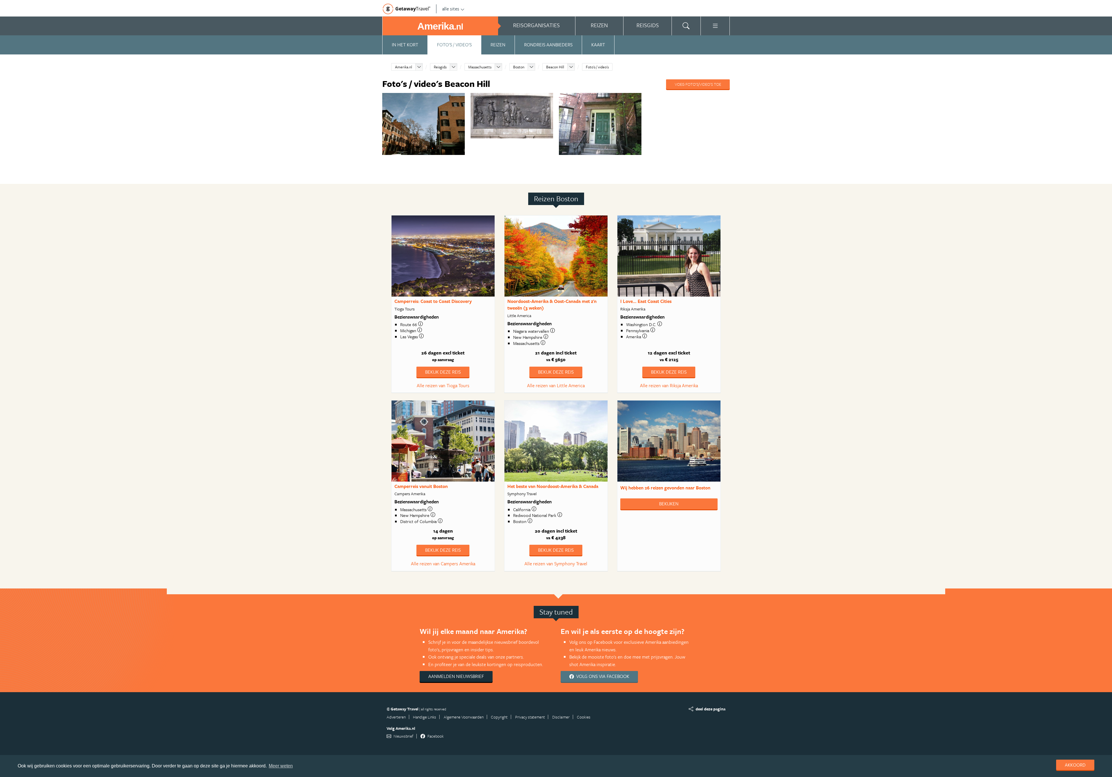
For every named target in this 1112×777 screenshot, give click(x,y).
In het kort (405, 44)
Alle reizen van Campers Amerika (443, 563)
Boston (518, 67)
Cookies (583, 717)
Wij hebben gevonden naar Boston (665, 487)
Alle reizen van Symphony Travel (555, 563)
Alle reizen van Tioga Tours (443, 385)
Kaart (598, 44)
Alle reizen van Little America (556, 385)
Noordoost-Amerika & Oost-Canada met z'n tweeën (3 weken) (552, 304)
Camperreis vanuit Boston (421, 486)
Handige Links (424, 717)
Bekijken (668, 503)
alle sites (450, 8)
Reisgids (440, 67)
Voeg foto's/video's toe (698, 84)
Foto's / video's (454, 44)
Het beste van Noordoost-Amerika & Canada (552, 486)
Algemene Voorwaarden (464, 717)
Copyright (499, 717)
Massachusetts (479, 67)
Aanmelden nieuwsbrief (456, 676)
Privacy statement (530, 717)
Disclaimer (561, 717)
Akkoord (1075, 764)
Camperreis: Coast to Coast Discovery (433, 301)
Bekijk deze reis (443, 371)
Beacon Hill (555, 67)
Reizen (498, 44)
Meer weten (281, 765)
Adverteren (396, 717)
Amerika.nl (403, 67)
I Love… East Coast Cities (646, 301)
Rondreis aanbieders (548, 44)
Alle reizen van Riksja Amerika (669, 385)
